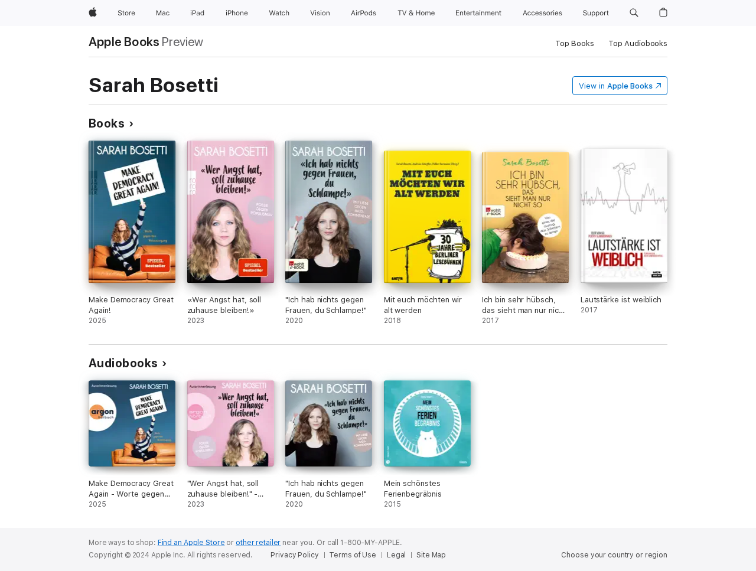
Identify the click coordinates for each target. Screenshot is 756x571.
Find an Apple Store (191, 543)
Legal (396, 555)
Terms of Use (352, 555)
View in (616, 85)
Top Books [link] (574, 43)
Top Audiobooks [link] (637, 43)
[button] (634, 13)
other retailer (258, 543)
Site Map (431, 555)
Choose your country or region (614, 555)
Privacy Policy (294, 555)
